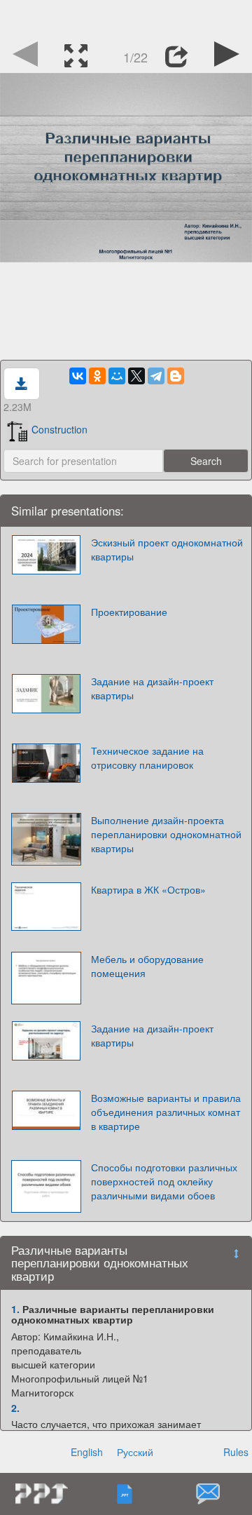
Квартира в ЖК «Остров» (148, 889)
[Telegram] (156, 376)
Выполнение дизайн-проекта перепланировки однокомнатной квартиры (166, 834)
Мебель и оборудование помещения (147, 966)
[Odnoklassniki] (97, 376)
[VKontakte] (77, 376)
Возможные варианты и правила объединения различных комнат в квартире (166, 1112)
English (87, 1452)
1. (15, 1309)
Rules (235, 1452)
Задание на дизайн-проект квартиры (152, 688)
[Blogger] (175, 376)
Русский (135, 1452)
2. (15, 1408)
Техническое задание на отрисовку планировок (147, 757)
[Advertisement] (126, 17)
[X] (136, 376)
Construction (59, 429)
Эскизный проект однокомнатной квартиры (167, 549)
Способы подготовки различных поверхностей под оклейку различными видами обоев (164, 1181)
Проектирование (129, 612)
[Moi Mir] (116, 376)
